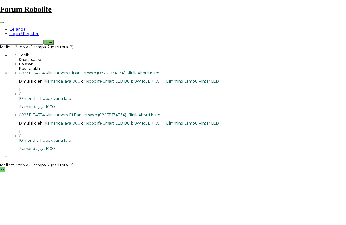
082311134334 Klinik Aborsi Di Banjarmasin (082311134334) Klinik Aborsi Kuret (90, 115)
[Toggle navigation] (2, 22)
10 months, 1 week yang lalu (45, 98)
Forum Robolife (26, 9)
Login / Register (24, 34)
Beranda (17, 29)
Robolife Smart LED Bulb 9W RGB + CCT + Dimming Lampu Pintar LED (152, 81)
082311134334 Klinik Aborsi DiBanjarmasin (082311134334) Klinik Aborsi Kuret (90, 73)
